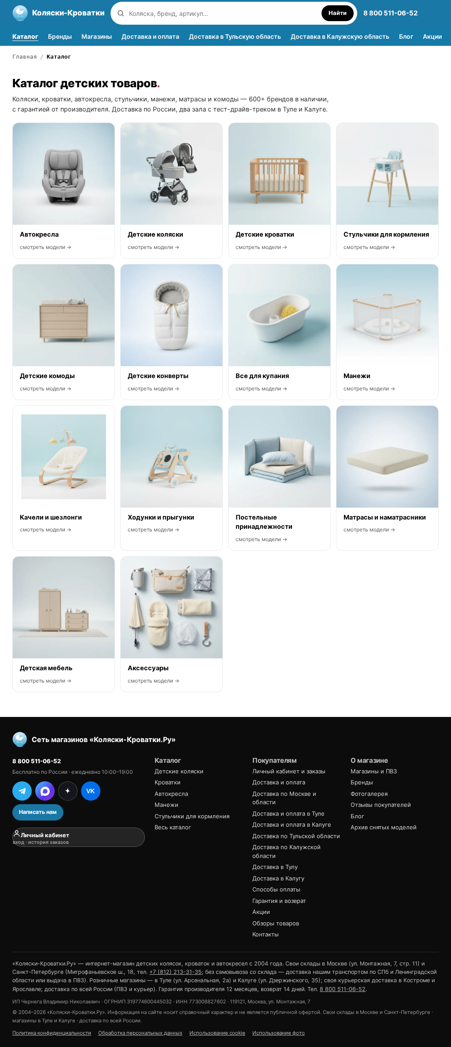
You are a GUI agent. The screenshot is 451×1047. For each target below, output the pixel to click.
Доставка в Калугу (278, 878)
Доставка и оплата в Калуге (291, 824)
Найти (338, 12)
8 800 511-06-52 (390, 13)
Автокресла (171, 793)
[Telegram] (22, 791)
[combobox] (223, 13)
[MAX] (45, 791)
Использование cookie (217, 1033)
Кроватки (168, 782)
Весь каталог (173, 827)
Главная (24, 56)
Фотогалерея (369, 793)
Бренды (60, 36)
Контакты (265, 934)
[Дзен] (68, 791)
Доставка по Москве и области (284, 798)
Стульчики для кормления (192, 816)
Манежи (166, 804)
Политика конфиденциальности (51, 1033)
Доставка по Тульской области (296, 835)
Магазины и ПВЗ (374, 771)
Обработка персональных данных (140, 1033)
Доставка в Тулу (275, 866)
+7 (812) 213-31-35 (175, 972)
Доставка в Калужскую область (340, 36)
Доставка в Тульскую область (235, 36)
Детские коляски (179, 771)
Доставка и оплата (150, 36)
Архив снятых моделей (384, 827)
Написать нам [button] (38, 812)
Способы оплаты (276, 889)
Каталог (25, 36)
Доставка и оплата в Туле (288, 813)
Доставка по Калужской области (286, 851)
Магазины (96, 36)
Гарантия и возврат (279, 900)
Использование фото (278, 1033)
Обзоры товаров (275, 923)
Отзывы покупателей (381, 804)
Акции (432, 36)
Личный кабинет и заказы (288, 771)
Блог (406, 36)
